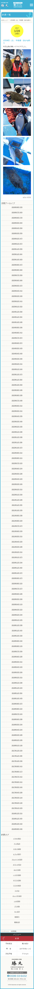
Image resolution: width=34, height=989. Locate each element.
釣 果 (17, 938)
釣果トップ (4, 20)
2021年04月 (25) (17, 541)
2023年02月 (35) (17, 426)
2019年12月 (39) (17, 625)
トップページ (5, 931)
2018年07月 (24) (17, 714)
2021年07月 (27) (17, 526)
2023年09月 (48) (17, 390)
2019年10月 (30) (17, 635)
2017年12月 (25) (17, 750)
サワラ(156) (17, 880)
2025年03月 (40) (17, 296)
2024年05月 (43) (17, 348)
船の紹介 (25, 943)
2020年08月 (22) (17, 583)
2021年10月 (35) (17, 510)
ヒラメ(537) (17, 854)
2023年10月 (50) (17, 385)
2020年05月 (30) (17, 599)
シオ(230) (17, 901)
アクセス (25, 954)
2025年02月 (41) (17, 301)
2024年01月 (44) (17, 369)
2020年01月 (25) (17, 620)
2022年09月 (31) (17, 453)
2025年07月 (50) (17, 275)
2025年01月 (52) (17, 306)
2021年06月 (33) (17, 531)
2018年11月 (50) (17, 693)
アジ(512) (17, 844)
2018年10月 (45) (17, 698)
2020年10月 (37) (17, 573)
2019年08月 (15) (17, 646)
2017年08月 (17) (17, 771)
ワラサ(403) (17, 885)
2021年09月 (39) (17, 515)
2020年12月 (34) (17, 562)
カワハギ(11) (17, 865)
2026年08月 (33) (17, 207)
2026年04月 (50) (17, 228)
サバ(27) (17, 912)
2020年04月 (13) (17, 604)
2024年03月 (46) (17, 359)
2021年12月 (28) (17, 500)
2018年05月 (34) (17, 724)
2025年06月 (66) (17, 280)
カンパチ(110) (17, 896)
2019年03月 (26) (17, 672)
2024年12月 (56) (17, 312)
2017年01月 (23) (17, 808)
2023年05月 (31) (17, 411)
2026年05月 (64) (17, 223)
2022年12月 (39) (17, 437)
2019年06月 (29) (17, 656)
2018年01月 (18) (17, 745)
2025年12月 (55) (17, 249)
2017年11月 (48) (17, 756)
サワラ (29, 197)
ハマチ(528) (17, 875)
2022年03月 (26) (17, 484)
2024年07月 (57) (17, 338)
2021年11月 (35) (17, 505)
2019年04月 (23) (17, 667)
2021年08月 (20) (17, 521)
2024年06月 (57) (17, 343)
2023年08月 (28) (17, 395)
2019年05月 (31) (17, 662)
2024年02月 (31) (17, 364)
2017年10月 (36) (17, 761)
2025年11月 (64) (17, 254)
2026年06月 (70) (17, 217)
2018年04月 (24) (17, 730)
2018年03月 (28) (17, 735)
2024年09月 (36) (17, 327)
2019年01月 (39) (17, 683)
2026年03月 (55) (17, 233)
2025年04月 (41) (17, 291)
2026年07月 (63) (17, 212)
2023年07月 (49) (17, 400)
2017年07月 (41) (17, 777)
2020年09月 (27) (17, 578)
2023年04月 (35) (17, 416)
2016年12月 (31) (17, 813)
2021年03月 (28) (17, 547)
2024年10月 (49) (17, 322)
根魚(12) (17, 922)
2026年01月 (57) (17, 244)
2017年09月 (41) (17, 766)
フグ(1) (17, 891)
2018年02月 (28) (17, 740)
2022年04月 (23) (17, 479)
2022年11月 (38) (17, 442)
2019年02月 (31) (17, 677)
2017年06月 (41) (17, 782)
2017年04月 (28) (17, 792)
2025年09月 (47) (17, 265)
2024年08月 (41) (17, 332)
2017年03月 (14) (17, 797)
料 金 (8, 949)
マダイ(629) (17, 849)
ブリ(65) (17, 906)
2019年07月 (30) (17, 651)
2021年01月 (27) (17, 557)
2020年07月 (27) (17, 588)
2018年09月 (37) (17, 703)
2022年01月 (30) (17, 494)
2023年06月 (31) (17, 406)
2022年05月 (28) (17, 474)
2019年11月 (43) (17, 630)
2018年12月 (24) (17, 688)
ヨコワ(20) (17, 870)
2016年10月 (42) (17, 824)
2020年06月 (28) (17, 594)
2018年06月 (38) (17, 719)
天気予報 (8, 954)
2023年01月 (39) (17, 432)
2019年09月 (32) (17, 641)
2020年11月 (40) (17, 568)
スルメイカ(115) (17, 859)
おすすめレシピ (25, 949)
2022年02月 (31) (17, 489)
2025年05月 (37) (17, 285)
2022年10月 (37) (17, 447)
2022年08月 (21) (17, 458)
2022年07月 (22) (17, 463)
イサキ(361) (17, 838)
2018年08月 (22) (17, 709)
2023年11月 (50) (17, 379)
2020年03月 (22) (17, 609)
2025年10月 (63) (17, 259)
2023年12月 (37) (17, 374)
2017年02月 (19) (17, 803)
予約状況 (8, 943)
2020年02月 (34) (17, 615)
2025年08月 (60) (17, 270)
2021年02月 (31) (17, 552)
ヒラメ (25, 197)
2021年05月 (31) (17, 536)
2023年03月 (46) (17, 421)
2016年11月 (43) (17, 818)
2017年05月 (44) (17, 787)
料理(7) (17, 917)
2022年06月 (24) (17, 468)
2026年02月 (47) (17, 238)
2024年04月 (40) (17, 353)
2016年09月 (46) (17, 829)
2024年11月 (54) (17, 317)
